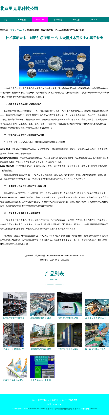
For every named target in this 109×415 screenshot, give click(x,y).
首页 (6, 19)
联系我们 (58, 19)
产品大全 (40, 19)
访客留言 (94, 19)
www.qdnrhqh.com (36, 408)
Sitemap (93, 408)
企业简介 (22, 19)
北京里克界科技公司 (19, 8)
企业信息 (76, 19)
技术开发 (50, 408)
